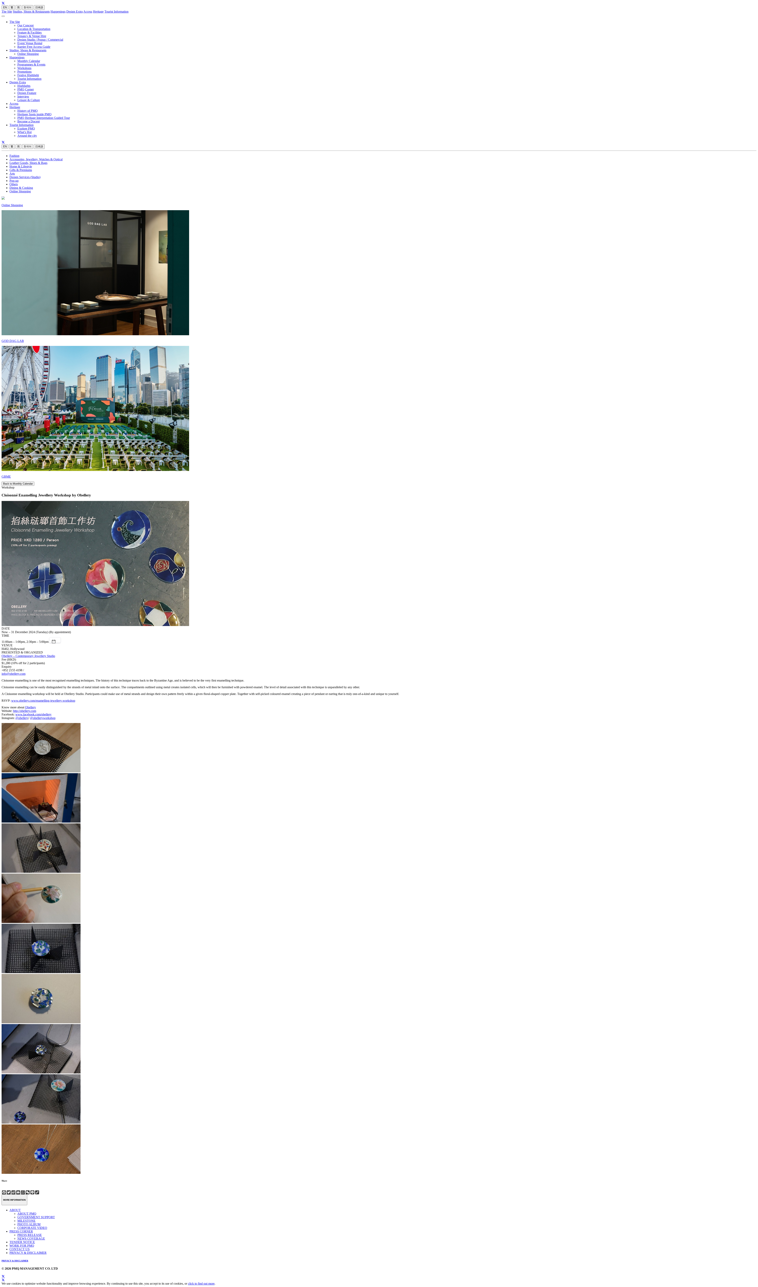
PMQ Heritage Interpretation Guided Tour (43, 118)
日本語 (39, 7)
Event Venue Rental (29, 43)
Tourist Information (116, 11)
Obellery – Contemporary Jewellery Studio (28, 656)
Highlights (23, 86)
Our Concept (25, 25)
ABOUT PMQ (26, 1213)
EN (5, 7)
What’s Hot (24, 132)
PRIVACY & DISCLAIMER (28, 1252)
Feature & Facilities (29, 32)
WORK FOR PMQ (21, 1245)
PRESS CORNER (21, 1231)
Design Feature (26, 93)
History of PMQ (27, 110)
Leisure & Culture (28, 100)
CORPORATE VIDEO (32, 1228)
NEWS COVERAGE (31, 1238)
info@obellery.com (13, 673)
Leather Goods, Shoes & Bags (28, 163)
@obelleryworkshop (42, 718)
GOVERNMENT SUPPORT (36, 1217)
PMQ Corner (25, 89)
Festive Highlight (28, 75)
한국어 (27, 7)
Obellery (30, 707)
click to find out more (201, 1283)
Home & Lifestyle (20, 166)
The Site (7, 11)
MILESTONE (26, 1220)
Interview (23, 96)
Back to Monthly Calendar (18, 483)
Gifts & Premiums (20, 170)
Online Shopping (28, 54)
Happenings (58, 11)
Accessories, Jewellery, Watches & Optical (36, 159)
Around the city (27, 135)
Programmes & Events (31, 64)
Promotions (24, 71)
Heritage (98, 11)
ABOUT (15, 1210)
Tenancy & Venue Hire (31, 36)
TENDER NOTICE (22, 1242)
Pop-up (14, 180)
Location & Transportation (33, 29)
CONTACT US (19, 1249)
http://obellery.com (24, 711)
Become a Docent (28, 121)
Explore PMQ (26, 128)
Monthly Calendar (28, 61)
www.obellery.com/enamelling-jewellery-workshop (43, 700)
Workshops (24, 68)
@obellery (21, 718)
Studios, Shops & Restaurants (31, 11)
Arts (12, 173)
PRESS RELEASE (29, 1235)
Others (13, 184)
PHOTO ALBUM (28, 1224)
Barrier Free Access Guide (33, 46)
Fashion (14, 155)
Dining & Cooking (21, 187)
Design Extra (74, 11)
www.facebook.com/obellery (33, 714)
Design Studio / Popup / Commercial (40, 39)
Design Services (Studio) (24, 177)
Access (87, 11)
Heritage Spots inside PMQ (34, 114)
